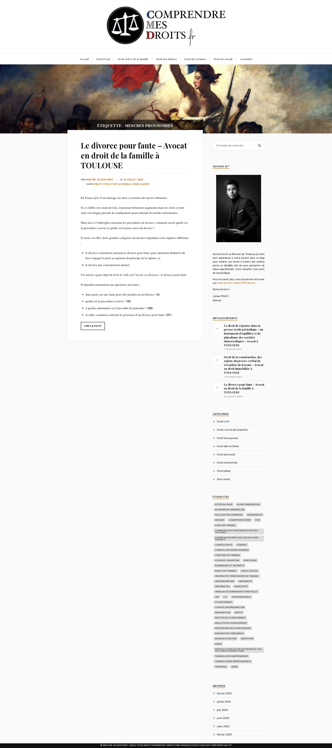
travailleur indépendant (231, 656)
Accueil (84, 59)
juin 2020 (222, 709)
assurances (254, 515)
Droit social (249, 571)
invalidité (241, 586)
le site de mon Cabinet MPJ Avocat (236, 282)
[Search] (259, 145)
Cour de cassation (227, 560)
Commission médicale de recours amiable (237, 538)
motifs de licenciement (230, 617)
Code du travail (225, 525)
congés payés (223, 545)
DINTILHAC (250, 560)
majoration (222, 612)
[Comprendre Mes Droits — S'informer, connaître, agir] (166, 26)
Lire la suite (93, 326)
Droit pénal (223, 470)
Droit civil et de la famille (133, 59)
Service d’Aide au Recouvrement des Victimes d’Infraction (238, 650)
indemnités (222, 586)
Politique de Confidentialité (212, 745)
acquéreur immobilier (230, 509)
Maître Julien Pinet (100, 179)
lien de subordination (230, 607)
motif (239, 612)
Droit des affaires (166, 59)
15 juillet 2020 (133, 179)
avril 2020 (223, 718)
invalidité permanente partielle (236, 591)
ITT (226, 597)
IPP (217, 597)
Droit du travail (223, 59)
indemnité (245, 581)
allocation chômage (229, 515)
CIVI (257, 520)
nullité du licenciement (231, 623)
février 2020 (224, 734)
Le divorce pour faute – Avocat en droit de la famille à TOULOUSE (134, 155)
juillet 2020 (224, 701)
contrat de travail (227, 555)
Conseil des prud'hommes (232, 550)
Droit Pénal (103, 59)
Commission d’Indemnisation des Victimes (236, 531)
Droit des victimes (195, 59)
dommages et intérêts (229, 565)
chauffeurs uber (240, 520)
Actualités (246, 59)
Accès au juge (224, 504)
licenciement (224, 602)
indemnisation (224, 581)
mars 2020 (223, 726)
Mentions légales (179, 745)
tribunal (221, 666)
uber (235, 666)
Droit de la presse (227, 438)
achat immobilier (248, 504)
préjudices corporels (229, 633)
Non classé (141, 184)
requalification (226, 638)
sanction (247, 638)
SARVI (218, 644)
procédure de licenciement (233, 628)
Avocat (219, 520)
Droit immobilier (227, 462)
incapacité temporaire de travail (237, 576)
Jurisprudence (241, 597)
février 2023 (224, 693)
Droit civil (223, 421)
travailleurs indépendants (233, 661)
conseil (242, 545)
